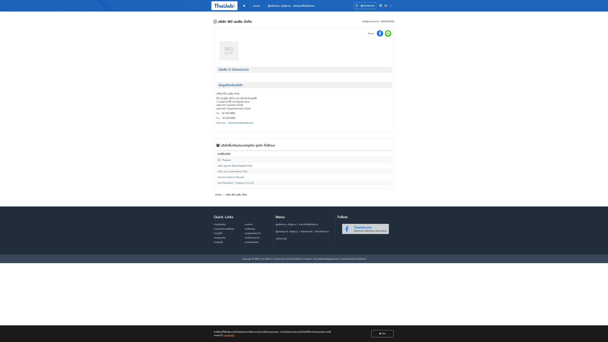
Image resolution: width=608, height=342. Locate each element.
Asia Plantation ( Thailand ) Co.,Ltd (236, 182)
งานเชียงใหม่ (220, 224)
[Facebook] (365, 228)
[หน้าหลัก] (244, 5)
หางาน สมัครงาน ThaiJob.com (272, 258)
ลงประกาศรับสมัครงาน (294, 258)
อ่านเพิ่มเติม (229, 335)
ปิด (383, 333)
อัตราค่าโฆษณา (322, 231)
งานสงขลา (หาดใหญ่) (224, 228)
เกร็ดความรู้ (281, 238)
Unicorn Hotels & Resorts (231, 177)
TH (385, 5)
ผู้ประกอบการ (367, 5)
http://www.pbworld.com (240, 122)
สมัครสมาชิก (307, 231)
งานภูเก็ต (218, 233)
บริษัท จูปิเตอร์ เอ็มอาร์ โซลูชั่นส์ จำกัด (235, 165)
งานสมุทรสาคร (252, 242)
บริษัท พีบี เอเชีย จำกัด (236, 194)
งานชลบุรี (218, 242)
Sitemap (308, 258)
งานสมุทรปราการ (253, 233)
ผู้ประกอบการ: (282, 231)
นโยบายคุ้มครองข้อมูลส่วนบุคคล (326, 258)
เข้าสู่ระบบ (293, 231)
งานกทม (249, 224)
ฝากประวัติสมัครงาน (303, 6)
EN (391, 5)
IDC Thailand (224, 160)
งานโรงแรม (250, 228)
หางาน (256, 6)
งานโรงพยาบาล (252, 237)
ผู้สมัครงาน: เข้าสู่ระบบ (279, 6)
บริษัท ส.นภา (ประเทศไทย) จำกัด (232, 171)
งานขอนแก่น (219, 237)
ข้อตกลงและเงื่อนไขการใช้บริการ (353, 258)
